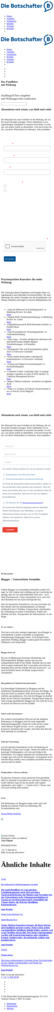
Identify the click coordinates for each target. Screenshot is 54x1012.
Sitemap (10, 1008)
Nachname (9, 155)
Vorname (8, 143)
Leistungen (11, 21)
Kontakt (10, 28)
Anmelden (9, 259)
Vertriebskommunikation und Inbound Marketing (28, 190)
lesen (9, 314)
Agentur (10, 26)
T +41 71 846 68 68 (10, 977)
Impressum (11, 1003)
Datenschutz (12, 1006)
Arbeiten (10, 18)
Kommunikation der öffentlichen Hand (23, 186)
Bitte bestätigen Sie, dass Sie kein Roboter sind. (26, 239)
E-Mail (7, 167)
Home (9, 16)
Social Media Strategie (11, 813)
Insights (10, 23)
